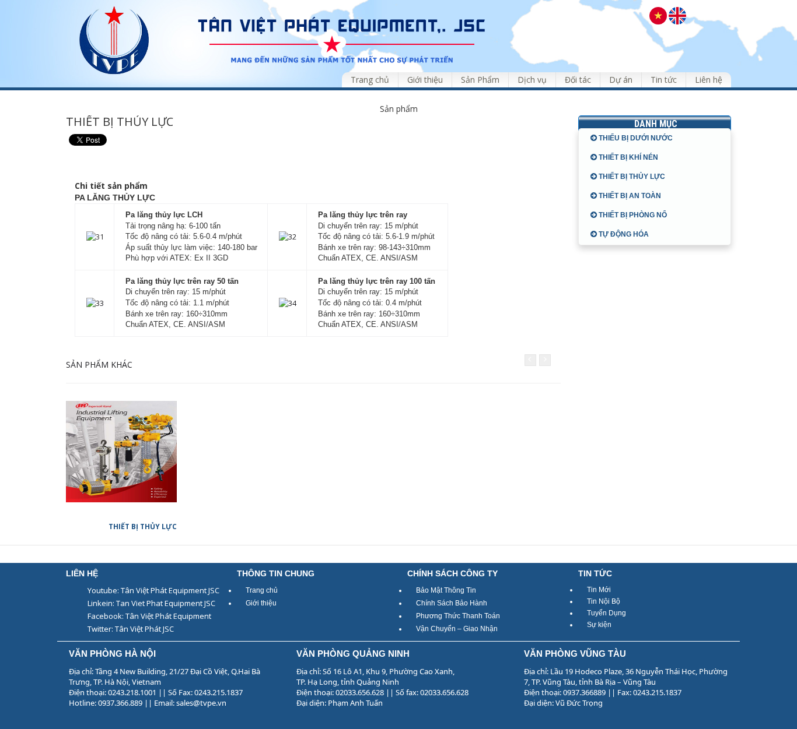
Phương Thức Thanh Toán (458, 616)
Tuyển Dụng (606, 613)
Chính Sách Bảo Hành (451, 603)
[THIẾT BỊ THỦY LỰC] (121, 451)
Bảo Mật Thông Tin (446, 590)
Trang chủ (262, 590)
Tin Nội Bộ (603, 601)
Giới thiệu (261, 603)
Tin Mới (599, 590)
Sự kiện (599, 625)
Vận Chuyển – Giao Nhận (457, 629)
